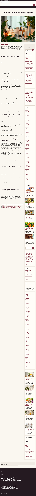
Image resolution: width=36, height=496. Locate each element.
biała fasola (4, 161)
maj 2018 (26, 353)
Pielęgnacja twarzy (27, 64)
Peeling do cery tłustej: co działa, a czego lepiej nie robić (29, 78)
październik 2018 (27, 166)
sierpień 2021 (27, 140)
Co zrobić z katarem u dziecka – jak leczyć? (6, 478)
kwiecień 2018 (27, 169)
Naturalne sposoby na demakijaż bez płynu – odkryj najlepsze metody (29, 101)
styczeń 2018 (27, 173)
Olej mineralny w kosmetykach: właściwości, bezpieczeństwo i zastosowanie (29, 270)
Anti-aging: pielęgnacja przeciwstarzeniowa (28, 55)
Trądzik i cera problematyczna (29, 67)
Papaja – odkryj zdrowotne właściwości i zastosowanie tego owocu (29, 228)
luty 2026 (26, 110)
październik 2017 (27, 362)
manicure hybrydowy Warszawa (3, 472)
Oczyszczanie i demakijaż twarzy (29, 63)
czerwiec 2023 (27, 129)
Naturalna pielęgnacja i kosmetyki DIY (28, 61)
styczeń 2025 (27, 120)
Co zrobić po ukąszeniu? (28, 192)
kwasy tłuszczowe (14, 157)
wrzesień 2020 (27, 153)
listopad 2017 (27, 175)
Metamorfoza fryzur (28, 279)
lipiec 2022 (26, 137)
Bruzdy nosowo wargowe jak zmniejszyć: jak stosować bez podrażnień (10, 489)
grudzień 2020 (27, 149)
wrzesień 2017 (27, 178)
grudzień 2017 (27, 174)
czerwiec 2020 (27, 157)
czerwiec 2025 (27, 115)
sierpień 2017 (27, 179)
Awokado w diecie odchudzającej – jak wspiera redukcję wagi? (29, 204)
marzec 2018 (27, 170)
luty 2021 (26, 332)
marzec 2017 (27, 182)
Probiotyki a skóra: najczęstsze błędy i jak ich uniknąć (8, 479)
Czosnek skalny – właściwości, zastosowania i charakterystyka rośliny (7, 464)
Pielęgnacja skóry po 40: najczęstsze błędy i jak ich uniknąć (8, 486)
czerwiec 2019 (27, 162)
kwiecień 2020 (27, 345)
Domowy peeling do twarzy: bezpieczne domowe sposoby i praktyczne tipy (29, 217)
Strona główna (33, 0)
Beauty (26, 57)
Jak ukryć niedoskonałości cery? (29, 103)
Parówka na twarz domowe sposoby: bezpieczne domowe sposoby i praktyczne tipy (29, 81)
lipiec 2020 (26, 341)
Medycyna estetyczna (28, 447)
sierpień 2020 (27, 154)
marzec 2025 (27, 119)
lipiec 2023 (26, 128)
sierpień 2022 (27, 136)
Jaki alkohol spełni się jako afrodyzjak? (28, 95)
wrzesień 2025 (27, 114)
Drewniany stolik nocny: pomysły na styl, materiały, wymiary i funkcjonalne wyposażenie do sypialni (28, 75)
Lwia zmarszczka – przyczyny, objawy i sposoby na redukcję (8, 487)
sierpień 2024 (27, 307)
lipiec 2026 (26, 108)
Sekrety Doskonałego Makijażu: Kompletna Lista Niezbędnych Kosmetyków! (29, 92)
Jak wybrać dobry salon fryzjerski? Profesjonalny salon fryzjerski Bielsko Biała (29, 429)
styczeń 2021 (27, 148)
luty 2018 (26, 171)
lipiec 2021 (26, 141)
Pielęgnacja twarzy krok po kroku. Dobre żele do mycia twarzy (11, 207)
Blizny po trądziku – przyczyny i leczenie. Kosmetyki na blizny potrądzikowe (10, 477)
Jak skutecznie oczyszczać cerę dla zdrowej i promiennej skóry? (11, 206)
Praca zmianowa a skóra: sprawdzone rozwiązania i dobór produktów (28, 84)
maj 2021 (26, 328)
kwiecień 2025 (27, 303)
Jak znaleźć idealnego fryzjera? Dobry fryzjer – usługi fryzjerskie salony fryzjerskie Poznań (29, 274)
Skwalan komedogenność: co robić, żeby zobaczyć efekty (8, 482)
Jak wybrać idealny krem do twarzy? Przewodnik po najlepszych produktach (29, 98)
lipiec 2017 (26, 366)
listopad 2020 (27, 150)
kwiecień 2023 (27, 132)
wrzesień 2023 (27, 127)
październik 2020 (27, 152)
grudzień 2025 (27, 112)
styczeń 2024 (27, 124)
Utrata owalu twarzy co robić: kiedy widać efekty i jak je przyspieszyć (10, 485)
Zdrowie (26, 69)
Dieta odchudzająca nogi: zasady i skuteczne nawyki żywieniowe (28, 404)
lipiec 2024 (26, 123)
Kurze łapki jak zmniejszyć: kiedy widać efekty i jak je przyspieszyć (29, 240)
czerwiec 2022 (27, 324)
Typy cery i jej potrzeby (28, 68)
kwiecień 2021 (27, 144)
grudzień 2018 (27, 349)
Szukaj (33, 50)
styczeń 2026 (27, 111)
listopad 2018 (27, 165)
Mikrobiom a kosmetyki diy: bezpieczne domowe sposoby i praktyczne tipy (10, 481)
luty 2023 (26, 133)
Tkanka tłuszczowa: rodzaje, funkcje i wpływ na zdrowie (26, 463)
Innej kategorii (27, 58)
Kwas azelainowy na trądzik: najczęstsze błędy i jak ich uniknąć (29, 391)
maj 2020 (26, 158)
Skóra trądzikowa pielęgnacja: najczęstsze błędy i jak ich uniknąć (9, 488)
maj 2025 (26, 116)
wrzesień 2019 (27, 161)
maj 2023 (26, 131)
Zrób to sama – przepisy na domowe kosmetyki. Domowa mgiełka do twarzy (11, 480)
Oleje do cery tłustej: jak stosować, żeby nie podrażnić (29, 86)
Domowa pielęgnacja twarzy (4, 44)
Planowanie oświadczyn (28, 276)
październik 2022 (27, 135)
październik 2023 (27, 311)
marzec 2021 (27, 145)
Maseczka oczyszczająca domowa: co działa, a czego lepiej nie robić (29, 378)
